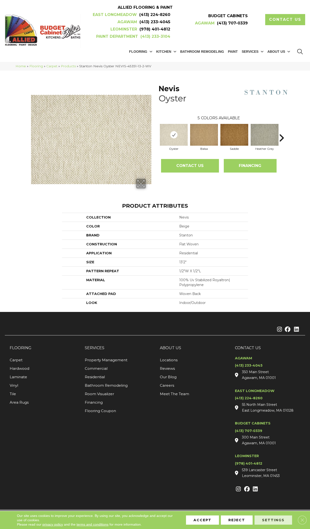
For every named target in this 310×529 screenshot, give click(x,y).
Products (68, 66)
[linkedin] (295, 329)
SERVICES (94, 348)
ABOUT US (170, 348)
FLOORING (20, 348)
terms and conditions (92, 524)
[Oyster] (174, 135)
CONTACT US (248, 348)
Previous (156, 130)
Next (281, 130)
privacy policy (52, 524)
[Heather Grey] (264, 135)
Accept (202, 520)
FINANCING (250, 165)
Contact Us (190, 165)
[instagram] (278, 329)
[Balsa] (204, 135)
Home (21, 66)
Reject (236, 520)
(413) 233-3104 (155, 36)
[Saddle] (234, 135)
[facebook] (286, 329)
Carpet (51, 66)
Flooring (36, 66)
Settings (273, 520)
